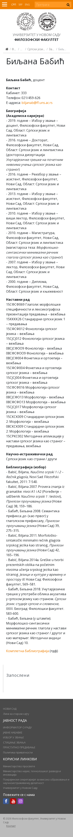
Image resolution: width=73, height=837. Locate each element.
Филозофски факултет (36, 39)
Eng (27, 4)
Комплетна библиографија (27, 651)
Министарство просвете (19, 766)
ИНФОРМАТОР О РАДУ (17, 727)
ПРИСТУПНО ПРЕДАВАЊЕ (19, 747)
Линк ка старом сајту (16, 714)
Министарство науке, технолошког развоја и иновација (32, 772)
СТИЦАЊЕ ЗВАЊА (14, 742)
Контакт (11, 826)
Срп (13, 4)
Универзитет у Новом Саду (36, 35)
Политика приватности (18, 752)
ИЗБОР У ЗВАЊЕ (13, 737)
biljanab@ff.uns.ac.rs (37, 102)
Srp (20, 4)
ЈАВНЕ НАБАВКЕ (12, 732)
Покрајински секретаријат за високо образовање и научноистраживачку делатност (36, 781)
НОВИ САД (9, 709)
